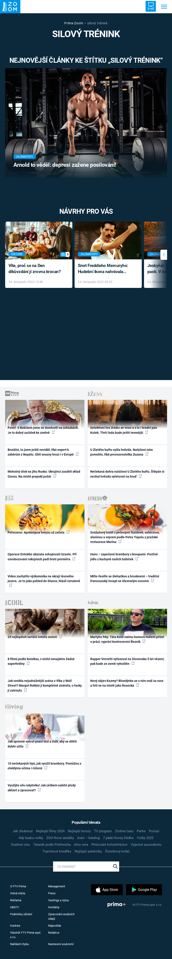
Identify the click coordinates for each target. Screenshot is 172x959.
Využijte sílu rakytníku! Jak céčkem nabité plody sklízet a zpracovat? (42, 787)
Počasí (154, 831)
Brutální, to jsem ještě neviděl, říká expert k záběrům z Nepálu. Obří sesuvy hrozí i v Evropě (41, 452)
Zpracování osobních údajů (61, 916)
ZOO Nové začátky (60, 838)
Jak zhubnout (23, 831)
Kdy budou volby (31, 838)
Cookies (15, 925)
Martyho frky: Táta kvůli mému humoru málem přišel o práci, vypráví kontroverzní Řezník (127, 639)
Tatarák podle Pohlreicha (52, 845)
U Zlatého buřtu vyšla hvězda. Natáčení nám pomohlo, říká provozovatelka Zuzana (121, 452)
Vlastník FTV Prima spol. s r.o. (25, 935)
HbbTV (14, 907)
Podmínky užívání (21, 914)
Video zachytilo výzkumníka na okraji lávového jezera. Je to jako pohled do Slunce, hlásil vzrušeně (44, 578)
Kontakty (53, 907)
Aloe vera (81, 845)
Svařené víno (20, 845)
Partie (141, 831)
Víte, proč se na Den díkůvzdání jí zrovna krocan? (35, 268)
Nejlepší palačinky (88, 851)
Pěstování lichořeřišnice (109, 845)
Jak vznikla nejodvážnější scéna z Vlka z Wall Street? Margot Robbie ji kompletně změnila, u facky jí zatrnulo (45, 685)
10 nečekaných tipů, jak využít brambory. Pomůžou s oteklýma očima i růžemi (44, 766)
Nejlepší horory (79, 831)
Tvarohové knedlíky (57, 851)
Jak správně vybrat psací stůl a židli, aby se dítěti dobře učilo (42, 744)
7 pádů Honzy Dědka (118, 838)
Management (56, 886)
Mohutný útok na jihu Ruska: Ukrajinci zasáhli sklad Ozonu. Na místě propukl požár (44, 474)
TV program (103, 831)
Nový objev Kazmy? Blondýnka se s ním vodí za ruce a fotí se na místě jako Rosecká (126, 683)
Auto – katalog (88, 838)
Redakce (53, 932)
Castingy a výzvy (58, 900)
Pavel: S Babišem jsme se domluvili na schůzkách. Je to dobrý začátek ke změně (43, 430)
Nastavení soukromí (60, 944)
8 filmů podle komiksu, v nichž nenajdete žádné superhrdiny (41, 661)
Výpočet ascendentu (146, 845)
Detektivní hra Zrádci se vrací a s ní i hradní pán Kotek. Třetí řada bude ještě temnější (123, 430)
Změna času (124, 831)
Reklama (15, 900)
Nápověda (54, 925)
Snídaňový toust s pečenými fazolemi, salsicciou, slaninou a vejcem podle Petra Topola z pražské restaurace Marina (125, 537)
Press (52, 893)
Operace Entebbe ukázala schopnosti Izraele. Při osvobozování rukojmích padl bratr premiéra (42, 556)
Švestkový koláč (117, 851)
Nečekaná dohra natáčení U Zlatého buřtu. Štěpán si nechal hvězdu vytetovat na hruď (127, 474)
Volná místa (17, 893)
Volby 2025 (145, 838)
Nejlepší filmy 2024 (50, 831)
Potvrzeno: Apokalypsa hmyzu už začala (36, 532)
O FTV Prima (18, 886)
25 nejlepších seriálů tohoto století (33, 637)
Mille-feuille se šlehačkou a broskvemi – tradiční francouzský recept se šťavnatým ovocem (124, 578)
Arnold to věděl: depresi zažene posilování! (64, 165)
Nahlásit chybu (19, 944)
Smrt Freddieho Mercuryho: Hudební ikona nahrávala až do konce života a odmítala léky (105, 269)
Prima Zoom (73, 23)
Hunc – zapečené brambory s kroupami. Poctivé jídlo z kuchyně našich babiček (124, 556)
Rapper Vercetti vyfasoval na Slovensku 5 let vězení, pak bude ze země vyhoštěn (127, 661)
